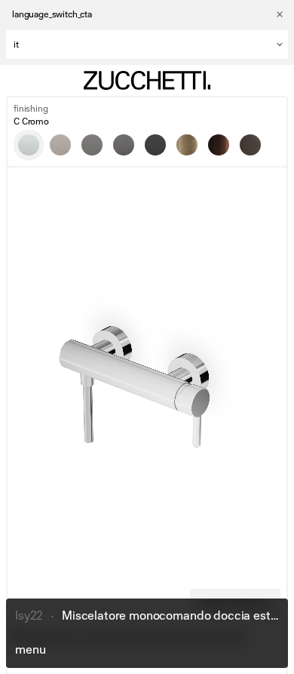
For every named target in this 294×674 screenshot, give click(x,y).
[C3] (60, 145)
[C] (29, 145)
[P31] (187, 145)
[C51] (124, 145)
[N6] (155, 145)
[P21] (250, 145)
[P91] (219, 145)
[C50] (92, 145)
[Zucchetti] (147, 80)
